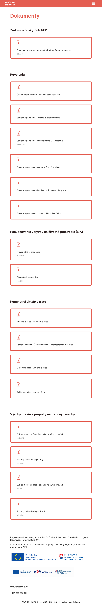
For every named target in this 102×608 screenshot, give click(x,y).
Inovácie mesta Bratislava (70, 602)
